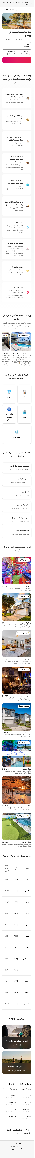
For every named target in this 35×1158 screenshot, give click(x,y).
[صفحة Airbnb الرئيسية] (30, 10)
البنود (13, 1149)
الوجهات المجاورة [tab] (26, 1089)
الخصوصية (19, 1149)
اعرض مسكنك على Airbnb (11, 10)
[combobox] (17, 47)
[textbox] (24, 54)
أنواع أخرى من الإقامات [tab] (13, 1089)
